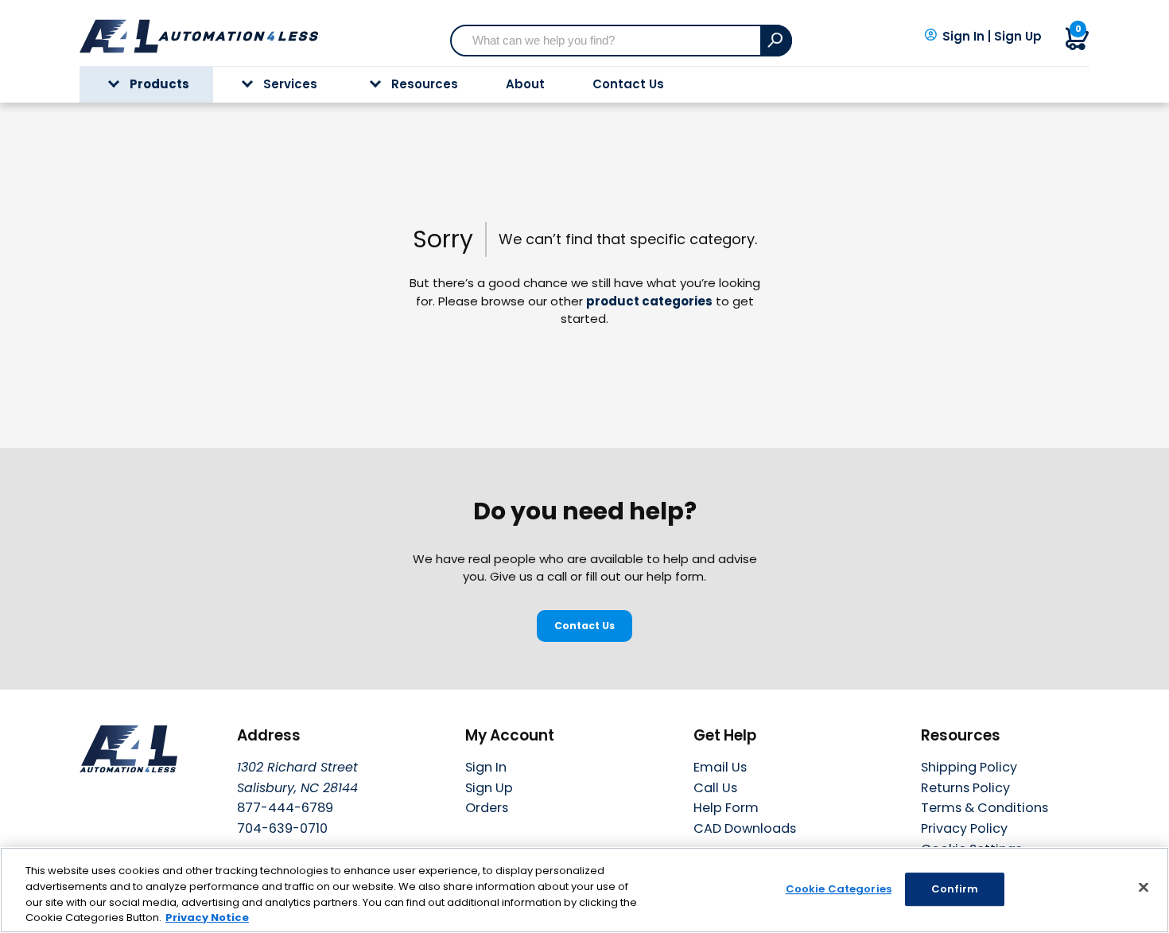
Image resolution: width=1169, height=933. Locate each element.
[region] (584, 890)
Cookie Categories (838, 888)
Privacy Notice (207, 916)
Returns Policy (965, 788)
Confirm (955, 888)
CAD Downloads (744, 828)
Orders (486, 808)
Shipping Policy (969, 767)
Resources (424, 84)
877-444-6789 (285, 808)
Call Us (715, 788)
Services (290, 84)
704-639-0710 (282, 828)
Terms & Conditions (984, 808)
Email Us (720, 767)
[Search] (776, 40)
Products (159, 84)
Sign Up (1018, 37)
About (525, 84)
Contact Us (628, 84)
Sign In (963, 37)
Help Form (726, 808)
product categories (649, 301)
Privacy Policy (964, 828)
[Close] (1143, 886)
